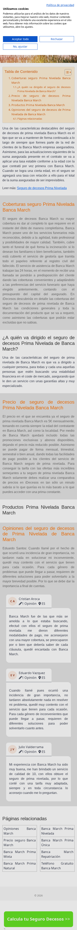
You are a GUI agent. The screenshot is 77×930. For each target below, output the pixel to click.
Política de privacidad (60, 5)
